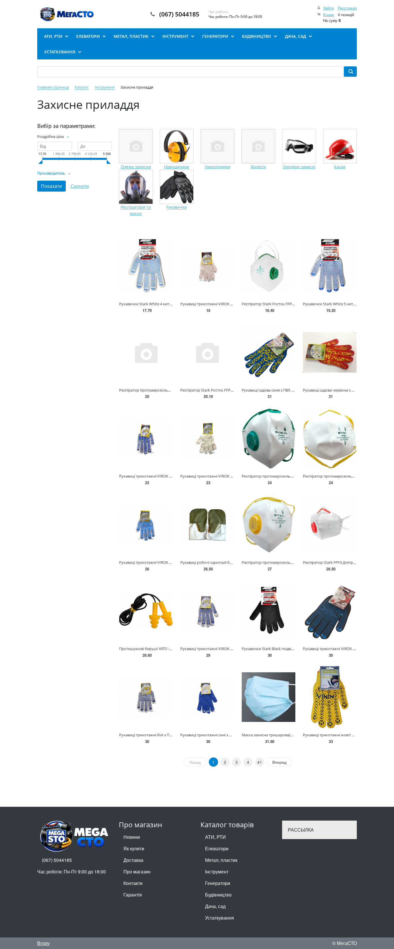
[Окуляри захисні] (299, 146)
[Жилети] (258, 146)
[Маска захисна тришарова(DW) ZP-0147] (268, 697)
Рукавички (176, 207)
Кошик (328, 14)
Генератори (217, 883)
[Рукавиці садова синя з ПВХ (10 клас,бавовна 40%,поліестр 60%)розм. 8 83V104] (268, 352)
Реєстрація (347, 8)
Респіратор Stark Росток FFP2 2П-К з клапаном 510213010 (231, 390)
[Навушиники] (177, 146)
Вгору (43, 943)
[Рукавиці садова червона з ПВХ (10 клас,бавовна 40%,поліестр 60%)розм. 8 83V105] (330, 352)
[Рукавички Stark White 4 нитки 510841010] (146, 266)
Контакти (132, 883)
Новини (131, 837)
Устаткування (219, 917)
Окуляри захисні (299, 166)
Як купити (133, 848)
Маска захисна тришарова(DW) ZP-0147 (277, 735)
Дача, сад (215, 906)
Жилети (258, 166)
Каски (340, 166)
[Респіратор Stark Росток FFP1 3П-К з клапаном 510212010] (268, 266)
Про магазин (137, 871)
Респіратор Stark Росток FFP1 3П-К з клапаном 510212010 (292, 303)
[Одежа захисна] (136, 146)
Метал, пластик (221, 860)
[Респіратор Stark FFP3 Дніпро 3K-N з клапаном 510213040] (330, 524)
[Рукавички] (177, 187)
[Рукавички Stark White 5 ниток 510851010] (330, 266)
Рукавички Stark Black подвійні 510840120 (279, 648)
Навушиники (176, 166)
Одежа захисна (136, 166)
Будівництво (218, 894)
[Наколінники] (217, 146)
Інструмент (216, 871)
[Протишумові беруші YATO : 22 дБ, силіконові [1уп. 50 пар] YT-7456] (146, 611)
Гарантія (132, 894)
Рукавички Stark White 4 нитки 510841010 (156, 303)
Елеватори (216, 848)
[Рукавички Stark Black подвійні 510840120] (268, 611)
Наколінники (217, 166)
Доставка (133, 860)
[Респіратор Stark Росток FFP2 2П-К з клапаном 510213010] (207, 352)
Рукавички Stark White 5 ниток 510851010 (339, 303)
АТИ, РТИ (215, 837)
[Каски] (340, 146)
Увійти (328, 8)
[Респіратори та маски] (136, 187)
